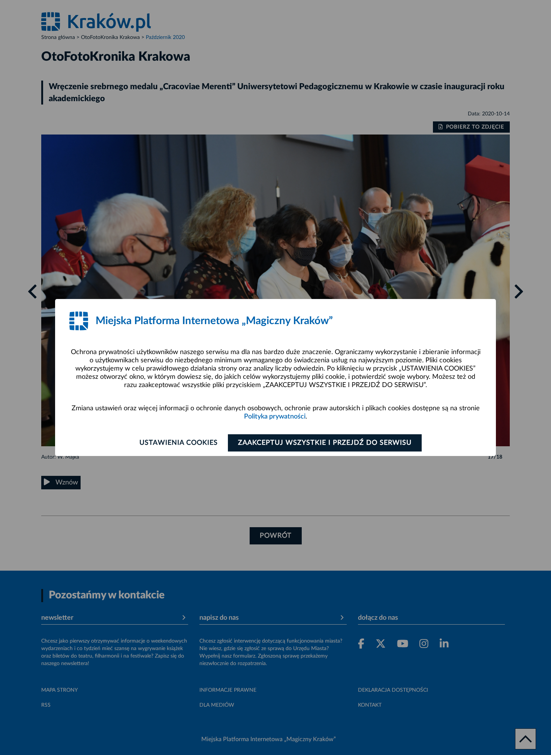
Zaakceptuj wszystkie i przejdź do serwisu (325, 443)
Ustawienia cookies (178, 443)
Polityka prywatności (274, 416)
